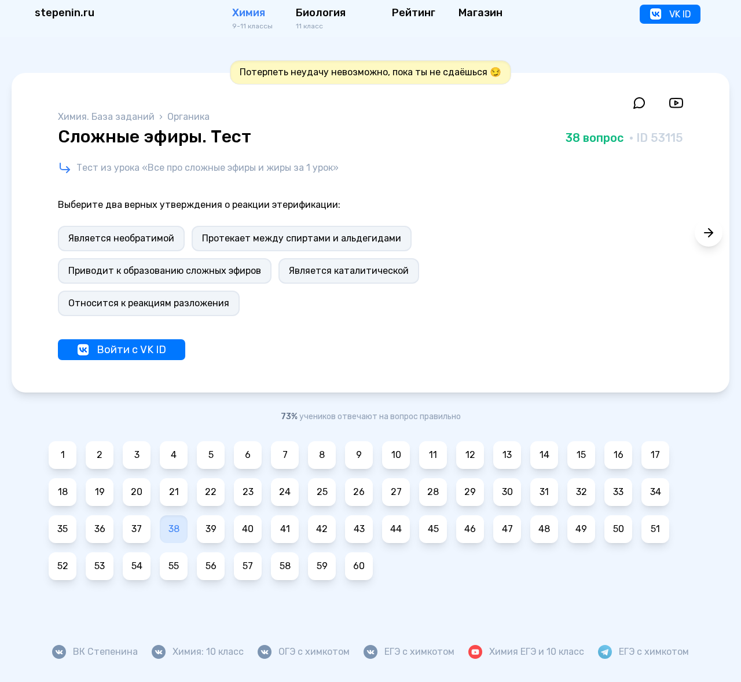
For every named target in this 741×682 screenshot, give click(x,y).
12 (470, 454)
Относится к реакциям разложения (148, 303)
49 (581, 528)
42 (322, 528)
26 (359, 491)
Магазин (480, 12)
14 (544, 454)
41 (285, 528)
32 (581, 491)
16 (618, 454)
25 (322, 491)
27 (396, 491)
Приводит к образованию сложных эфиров (164, 270)
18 (63, 491)
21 (174, 491)
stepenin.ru (64, 12)
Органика (188, 116)
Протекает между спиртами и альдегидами (301, 238)
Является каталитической (349, 270)
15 (581, 454)
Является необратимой (121, 238)
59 (322, 565)
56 (211, 565)
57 (248, 565)
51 (655, 528)
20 (136, 491)
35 (62, 528)
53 (99, 565)
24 (285, 491)
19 (100, 491)
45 (433, 528)
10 (396, 454)
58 (285, 565)
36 (99, 528)
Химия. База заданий (107, 116)
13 (507, 454)
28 (433, 491)
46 (470, 528)
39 (211, 528)
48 (544, 528)
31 (544, 491)
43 (359, 528)
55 (173, 565)
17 (655, 454)
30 (507, 491)
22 (211, 491)
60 (359, 565)
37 (136, 528)
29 (470, 491)
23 (248, 491)
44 (396, 528)
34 (655, 491)
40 (248, 528)
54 (136, 565)
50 (618, 528)
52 (62, 565)
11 (433, 454)
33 (618, 491)
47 (507, 528)
